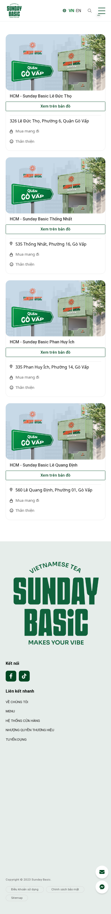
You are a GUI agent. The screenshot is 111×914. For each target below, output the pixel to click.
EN (78, 10)
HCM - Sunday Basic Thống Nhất (41, 219)
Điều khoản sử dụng (24, 889)
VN (71, 10)
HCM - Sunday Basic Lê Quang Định (43, 465)
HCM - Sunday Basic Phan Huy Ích (42, 341)
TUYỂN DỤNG (16, 739)
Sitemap (16, 898)
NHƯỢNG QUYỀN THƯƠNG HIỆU (30, 730)
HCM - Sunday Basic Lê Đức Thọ (41, 96)
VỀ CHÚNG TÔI (17, 702)
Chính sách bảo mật (65, 889)
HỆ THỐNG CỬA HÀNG (23, 721)
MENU (10, 711)
